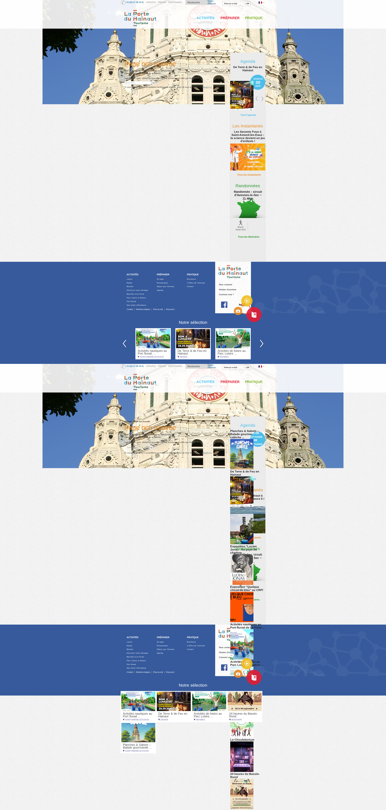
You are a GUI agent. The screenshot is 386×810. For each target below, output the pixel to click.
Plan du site (158, 309)
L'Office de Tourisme (196, 283)
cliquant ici (206, 87)
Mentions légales (143, 309)
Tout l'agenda (248, 115)
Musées (130, 286)
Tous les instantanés (249, 174)
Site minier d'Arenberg (136, 305)
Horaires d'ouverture (227, 290)
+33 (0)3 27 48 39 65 (134, 2)
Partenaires (175, 2)
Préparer (230, 18)
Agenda (160, 290)
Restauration (162, 283)
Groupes (151, 2)
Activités (205, 18)
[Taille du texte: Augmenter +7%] (212, 62)
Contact (190, 286)
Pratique (254, 18)
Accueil (127, 57)
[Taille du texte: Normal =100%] (219, 62)
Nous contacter (225, 285)
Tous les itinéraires (248, 236)
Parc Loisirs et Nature (136, 298)
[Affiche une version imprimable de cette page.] (224, 61)
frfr (261, 2)
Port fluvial (131, 301)
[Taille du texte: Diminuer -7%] (216, 62)
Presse (162, 2)
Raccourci (170, 309)
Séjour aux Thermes (165, 286)
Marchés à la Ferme (135, 294)
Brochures (191, 279)
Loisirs (130, 279)
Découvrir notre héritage (137, 290)
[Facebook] (224, 304)
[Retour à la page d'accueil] (140, 29)
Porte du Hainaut (233, 270)
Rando (129, 283)
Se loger (160, 279)
